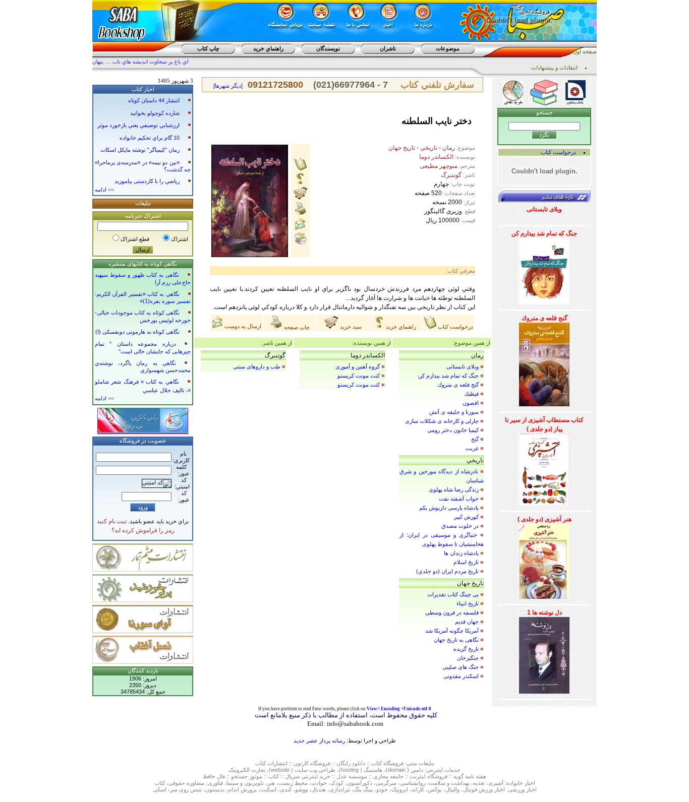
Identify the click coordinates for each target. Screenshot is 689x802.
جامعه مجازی (388, 776)
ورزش (486, 789)
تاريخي (428, 147)
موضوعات (448, 48)
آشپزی (495, 783)
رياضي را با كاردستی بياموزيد (147, 181)
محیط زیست (293, 783)
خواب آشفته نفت (459, 499)
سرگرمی (386, 783)
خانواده (514, 783)
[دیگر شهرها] (228, 86)
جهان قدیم (467, 622)
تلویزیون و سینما (245, 783)
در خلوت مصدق (460, 526)
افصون (471, 403)
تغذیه (479, 783)
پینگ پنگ (363, 789)
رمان (448, 147)
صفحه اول (585, 51)
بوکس (435, 789)
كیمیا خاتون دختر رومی (453, 430)
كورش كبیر (466, 517)
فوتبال (470, 789)
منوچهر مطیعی (438, 165)
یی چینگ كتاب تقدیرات (453, 594)
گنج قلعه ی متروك (458, 385)
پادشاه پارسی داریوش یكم (449, 508)
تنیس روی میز (186, 789)
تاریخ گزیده (466, 649)
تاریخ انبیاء (467, 603)
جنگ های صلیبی (460, 667)
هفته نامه (475, 776)
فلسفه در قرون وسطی (452, 612)
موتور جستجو (246, 776)
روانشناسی (412, 783)
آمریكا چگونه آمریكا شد (452, 631)
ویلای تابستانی (462, 366)
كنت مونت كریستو (358, 376)
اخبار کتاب (143, 89)
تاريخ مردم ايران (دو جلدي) (447, 571)
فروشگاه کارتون (312, 763)
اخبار (530, 783)
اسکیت (268, 789)
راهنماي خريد (268, 48)
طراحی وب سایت (315, 770)
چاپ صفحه (296, 327)
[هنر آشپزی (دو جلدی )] (544, 559)
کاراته (418, 789)
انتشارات (277, 763)
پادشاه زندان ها (461, 553)
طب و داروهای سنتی (256, 366)
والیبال (452, 789)
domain (397, 770)
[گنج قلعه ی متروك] (544, 362)
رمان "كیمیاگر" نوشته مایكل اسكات (140, 150)
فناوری (215, 783)
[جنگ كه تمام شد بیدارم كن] (544, 269)
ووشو (301, 789)
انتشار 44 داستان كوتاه (154, 100)
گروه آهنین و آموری (357, 366)
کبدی (286, 789)
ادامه (104, 190)
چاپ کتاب (208, 48)
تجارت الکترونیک (246, 770)
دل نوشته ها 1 (544, 612)
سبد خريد (350, 327)
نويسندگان (328, 48)
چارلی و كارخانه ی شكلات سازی (442, 421)
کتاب (260, 763)
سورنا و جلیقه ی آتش (454, 412)
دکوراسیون (359, 783)
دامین (417, 770)
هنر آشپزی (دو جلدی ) (544, 519)
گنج (475, 439)
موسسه (358, 776)
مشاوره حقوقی (186, 783)
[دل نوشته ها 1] (544, 653)
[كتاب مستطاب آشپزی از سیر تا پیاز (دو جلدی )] (544, 467)
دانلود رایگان (350, 763)
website (280, 770)
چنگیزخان (468, 658)
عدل (341, 776)
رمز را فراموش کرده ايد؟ (143, 530)
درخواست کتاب (454, 327)
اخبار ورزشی (522, 789)
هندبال (318, 789)
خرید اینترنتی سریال (307, 776)
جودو (382, 789)
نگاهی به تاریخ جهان (456, 640)
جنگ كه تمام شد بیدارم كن (448, 376)
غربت (472, 448)
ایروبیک (399, 789)
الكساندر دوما (436, 156)
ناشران (388, 48)
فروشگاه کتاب (387, 763)
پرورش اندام (242, 789)
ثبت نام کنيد (112, 521)
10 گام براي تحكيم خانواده (150, 138)
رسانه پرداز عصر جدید (319, 740)
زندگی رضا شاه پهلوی (454, 489)
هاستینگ (373, 770)
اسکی (159, 789)
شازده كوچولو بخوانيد (155, 113)
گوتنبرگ (451, 174)
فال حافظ (214, 776)
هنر (271, 783)
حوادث (319, 783)
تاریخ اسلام (466, 562)
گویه (458, 776)
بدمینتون (214, 789)
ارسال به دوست (242, 326)
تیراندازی (339, 789)
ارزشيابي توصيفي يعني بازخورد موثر (138, 125)
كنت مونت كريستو (358, 385)
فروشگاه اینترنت (428, 776)
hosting (350, 770)
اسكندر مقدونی (461, 676)
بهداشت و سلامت (449, 783)
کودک (336, 783)
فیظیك (471, 394)
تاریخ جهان (401, 147)
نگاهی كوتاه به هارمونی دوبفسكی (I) (137, 332)
